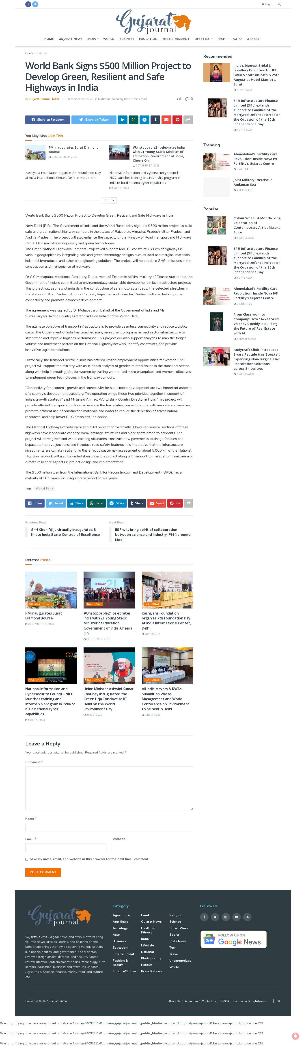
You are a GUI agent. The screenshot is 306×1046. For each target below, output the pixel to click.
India (91, 38)
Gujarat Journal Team (44, 99)
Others (253, 38)
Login (268, 4)
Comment (34, 762)
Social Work (178, 928)
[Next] (113, 200)
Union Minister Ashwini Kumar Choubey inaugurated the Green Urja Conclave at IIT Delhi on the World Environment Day (109, 698)
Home (49, 38)
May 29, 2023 (88, 178)
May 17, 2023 (120, 188)
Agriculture (121, 915)
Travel (174, 954)
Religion (175, 915)
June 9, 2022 (94, 715)
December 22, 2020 (80, 99)
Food (145, 915)
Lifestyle (202, 38)
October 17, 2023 (147, 165)
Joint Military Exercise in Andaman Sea (253, 182)
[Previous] (105, 200)
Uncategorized (180, 960)
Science (175, 922)
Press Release (151, 971)
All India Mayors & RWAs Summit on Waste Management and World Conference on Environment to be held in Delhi (165, 698)
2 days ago (244, 90)
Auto (237, 38)
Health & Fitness (148, 930)
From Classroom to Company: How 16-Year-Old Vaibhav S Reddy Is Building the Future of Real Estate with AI (256, 323)
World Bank (44, 488)
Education (148, 38)
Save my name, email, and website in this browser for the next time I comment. (89, 859)
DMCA (224, 1001)
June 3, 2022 (152, 715)
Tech (221, 38)
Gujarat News (70, 38)
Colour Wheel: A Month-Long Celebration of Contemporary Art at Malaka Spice (257, 225)
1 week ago (244, 169)
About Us (174, 1001)
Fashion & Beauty (120, 962)
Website (119, 839)
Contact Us (209, 1001)
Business (126, 38)
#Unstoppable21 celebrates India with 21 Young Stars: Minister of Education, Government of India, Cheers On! (159, 154)
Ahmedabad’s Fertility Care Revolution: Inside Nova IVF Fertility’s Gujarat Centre (256, 159)
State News (177, 941)
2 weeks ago (245, 238)
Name (31, 818)
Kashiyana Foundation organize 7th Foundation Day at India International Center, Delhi (166, 621)
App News (120, 922)
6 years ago (244, 190)
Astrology (120, 928)
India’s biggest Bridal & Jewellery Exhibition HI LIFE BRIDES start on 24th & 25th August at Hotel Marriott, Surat (257, 74)
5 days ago (244, 130)
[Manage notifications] (295, 1036)
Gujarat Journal (58, 1001)
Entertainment (176, 38)
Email (31, 839)
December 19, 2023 (64, 157)
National (42, 53)
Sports (174, 935)
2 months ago (246, 339)
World (108, 38)
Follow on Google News (249, 1001)
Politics (146, 965)
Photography (151, 958)
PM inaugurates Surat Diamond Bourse (43, 616)
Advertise (191, 1001)
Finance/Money (124, 971)
